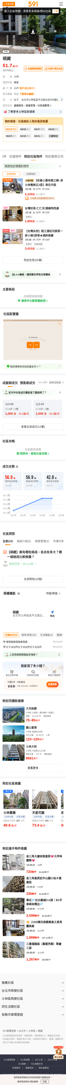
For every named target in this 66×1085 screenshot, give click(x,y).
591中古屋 (52, 1060)
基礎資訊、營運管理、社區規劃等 (31, 105)
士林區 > (32, 1030)
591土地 (39, 1060)
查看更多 (33, 768)
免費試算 (52, 684)
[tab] (11, 174)
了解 (55, 11)
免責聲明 (16, 1068)
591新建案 (25, 1060)
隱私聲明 (33, 1082)
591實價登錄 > (10, 1030)
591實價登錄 (9, 1060)
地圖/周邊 (52, 593)
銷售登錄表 (55, 382)
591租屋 (22, 1064)
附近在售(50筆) (33, 260)
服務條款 (29, 1068)
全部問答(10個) (33, 579)
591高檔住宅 (37, 1064)
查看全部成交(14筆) (33, 426)
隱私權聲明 (44, 1068)
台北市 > (23, 1030)
